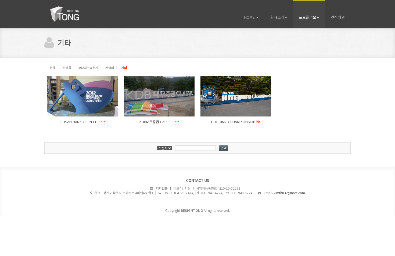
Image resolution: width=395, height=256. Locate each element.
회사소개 (277, 17)
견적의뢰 (338, 17)
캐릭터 (109, 67)
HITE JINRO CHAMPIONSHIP (235, 121)
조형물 (66, 67)
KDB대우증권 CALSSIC (159, 121)
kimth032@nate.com (289, 192)
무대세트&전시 (88, 67)
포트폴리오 (307, 17)
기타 (124, 67)
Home (73, 14)
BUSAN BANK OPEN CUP (82, 121)
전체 (52, 67)
